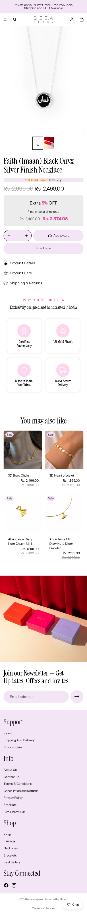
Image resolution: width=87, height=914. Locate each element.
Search (8, 733)
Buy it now (43, 248)
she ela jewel (36, 899)
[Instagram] (14, 885)
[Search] (15, 19)
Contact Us (11, 777)
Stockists (10, 805)
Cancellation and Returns (21, 791)
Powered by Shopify (57, 899)
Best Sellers (12, 862)
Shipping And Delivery (19, 740)
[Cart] (82, 19)
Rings (7, 834)
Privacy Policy (13, 798)
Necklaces (11, 848)
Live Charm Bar (14, 812)
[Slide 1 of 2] (38, 143)
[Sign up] (76, 696)
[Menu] (5, 19)
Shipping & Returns (26, 283)
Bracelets (10, 855)
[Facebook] (6, 885)
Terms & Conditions (18, 784)
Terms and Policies (43, 908)
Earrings (9, 841)
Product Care (21, 273)
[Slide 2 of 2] (49, 143)
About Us (10, 770)
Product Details (22, 263)
